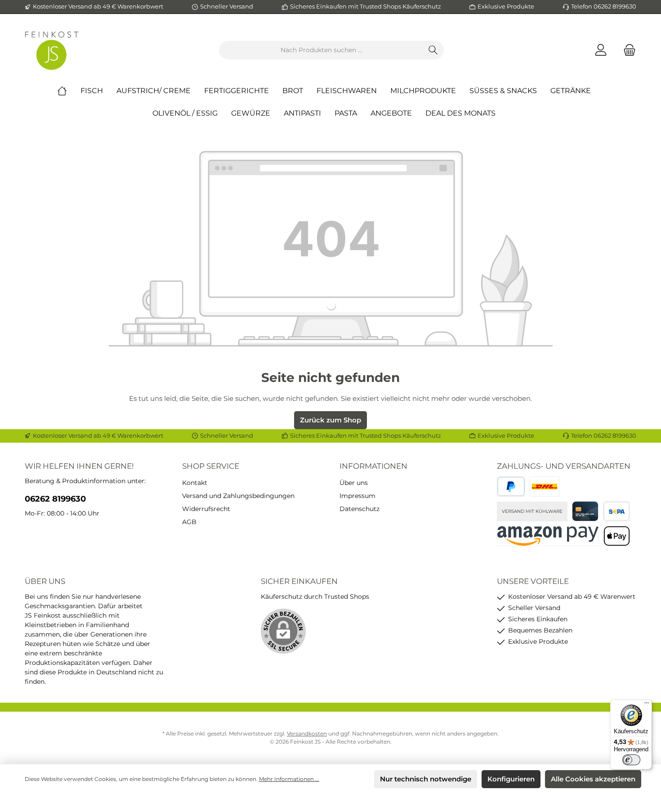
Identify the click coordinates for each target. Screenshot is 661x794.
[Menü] (646, 705)
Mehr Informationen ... (289, 779)
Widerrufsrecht (206, 509)
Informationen (373, 466)
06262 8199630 (55, 499)
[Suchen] (433, 50)
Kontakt (194, 483)
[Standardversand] (545, 486)
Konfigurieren (511, 779)
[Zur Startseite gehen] (52, 50)
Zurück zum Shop (330, 420)
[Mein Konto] (601, 50)
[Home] (68, 91)
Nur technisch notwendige (425, 779)
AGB (189, 522)
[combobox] (321, 50)
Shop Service (210, 466)
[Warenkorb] (626, 50)
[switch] (631, 759)
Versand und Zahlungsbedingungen (238, 496)
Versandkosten (307, 733)
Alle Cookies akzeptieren (593, 779)
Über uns (353, 483)
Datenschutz (359, 509)
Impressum (357, 496)
